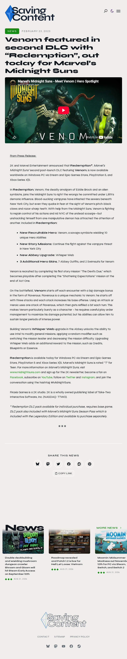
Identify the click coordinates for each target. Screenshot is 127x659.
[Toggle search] (105, 10)
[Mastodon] (55, 646)
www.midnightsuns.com (25, 372)
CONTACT (43, 636)
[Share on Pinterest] (90, 464)
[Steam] (79, 646)
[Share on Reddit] (79, 464)
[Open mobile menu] (118, 11)
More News (107, 527)
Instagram (88, 377)
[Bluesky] (48, 646)
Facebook (16, 377)
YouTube (46, 377)
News (12, 31)
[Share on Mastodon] (48, 464)
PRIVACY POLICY (80, 636)
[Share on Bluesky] (38, 464)
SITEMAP (59, 636)
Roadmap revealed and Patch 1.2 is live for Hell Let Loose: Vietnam (67, 561)
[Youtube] (63, 646)
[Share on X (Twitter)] (58, 464)
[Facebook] (71, 646)
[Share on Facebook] (69, 464)
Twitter (70, 377)
